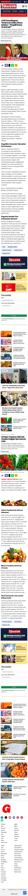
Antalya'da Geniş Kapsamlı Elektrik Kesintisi (19, 427)
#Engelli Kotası (6, 253)
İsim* (2, 297)
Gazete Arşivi (17, 872)
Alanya (3, 849)
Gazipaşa (3, 859)
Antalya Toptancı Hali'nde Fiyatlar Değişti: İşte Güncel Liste (19, 420)
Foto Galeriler (18, 847)
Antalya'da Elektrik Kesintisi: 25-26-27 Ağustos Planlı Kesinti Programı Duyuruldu (18, 341)
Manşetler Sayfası (18, 849)
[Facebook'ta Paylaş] (6, 65)
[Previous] (1, 15)
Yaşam (2, 836)
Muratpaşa (3, 880)
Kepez (2, 869)
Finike (2, 857)
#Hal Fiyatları (18, 621)
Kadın (2, 840)
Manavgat (3, 878)
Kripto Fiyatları (18, 857)
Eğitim (16, 826)
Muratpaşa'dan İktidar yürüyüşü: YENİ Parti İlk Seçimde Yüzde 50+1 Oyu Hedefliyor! (14, 15)
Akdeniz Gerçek (5, 18)
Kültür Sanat (4, 842)
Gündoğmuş (4, 861)
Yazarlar (17, 1)
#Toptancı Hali (5, 625)
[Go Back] (25, 893)
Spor (2, 834)
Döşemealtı (4, 853)
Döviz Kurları (17, 853)
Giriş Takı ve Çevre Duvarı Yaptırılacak (19, 794)
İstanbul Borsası (18, 851)
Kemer (3, 867)
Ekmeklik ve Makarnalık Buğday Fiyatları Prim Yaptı (19, 364)
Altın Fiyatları (17, 855)
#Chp (3, 247)
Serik (2, 882)
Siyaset (12, 18)
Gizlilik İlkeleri (17, 867)
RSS (4, 889)
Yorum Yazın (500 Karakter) (8, 303)
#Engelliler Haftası (12, 247)
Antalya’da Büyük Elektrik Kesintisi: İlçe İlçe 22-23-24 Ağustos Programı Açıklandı (19, 334)
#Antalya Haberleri (7, 621)
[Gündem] (14, 376)
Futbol (16, 838)
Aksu (2, 847)
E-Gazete (13, 1)
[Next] (25, 15)
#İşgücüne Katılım (6, 250)
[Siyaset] (14, 398)
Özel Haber (4, 832)
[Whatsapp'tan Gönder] (12, 65)
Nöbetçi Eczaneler (19, 859)
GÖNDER (14, 315)
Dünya (16, 832)
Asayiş (16, 828)
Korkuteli (3, 874)
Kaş (2, 865)
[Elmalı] (14, 747)
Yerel (2, 838)
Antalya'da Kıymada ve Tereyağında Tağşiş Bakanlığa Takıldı (19, 349)
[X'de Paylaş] (9, 65)
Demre (3, 851)
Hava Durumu (17, 861)
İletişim (16, 865)
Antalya (12, 434)
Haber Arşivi (17, 869)
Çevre (15, 840)
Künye (15, 863)
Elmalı (2, 855)
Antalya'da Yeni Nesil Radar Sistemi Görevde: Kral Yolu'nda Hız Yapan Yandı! (19, 357)
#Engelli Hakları (18, 250)
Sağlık (15, 824)
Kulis (2, 826)
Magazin (16, 834)
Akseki (2, 845)
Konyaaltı (3, 872)
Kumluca (3, 876)
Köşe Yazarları (18, 845)
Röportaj (16, 830)
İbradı (2, 863)
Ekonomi (3, 828)
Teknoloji (16, 836)
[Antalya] (14, 770)
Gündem (3, 824)
